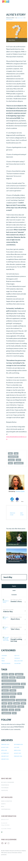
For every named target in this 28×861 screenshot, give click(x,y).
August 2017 (17, 753)
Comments (14, 594)
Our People (4, 790)
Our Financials (5, 809)
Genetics (5, 690)
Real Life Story (9, 19)
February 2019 (5, 744)
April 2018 (4, 750)
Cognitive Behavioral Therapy (11, 684)
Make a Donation (6, 801)
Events (3, 803)
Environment (6, 687)
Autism (12, 677)
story (11, 710)
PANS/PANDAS (5, 785)
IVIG (16, 453)
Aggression (19, 674)
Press (3, 660)
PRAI (10, 463)
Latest (14, 590)
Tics (14, 713)
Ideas (3, 658)
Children (4, 655)
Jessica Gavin (20, 17)
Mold (4, 703)
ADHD (11, 674)
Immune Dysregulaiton (9, 694)
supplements (18, 463)
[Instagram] (7, 734)
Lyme (12, 697)
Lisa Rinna (5, 697)
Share (17, 501)
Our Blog (17, 658)
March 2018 (17, 750)
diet (10, 453)
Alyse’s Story (15, 619)
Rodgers (21, 706)
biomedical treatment (9, 681)
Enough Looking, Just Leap (16, 640)
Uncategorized (6, 663)
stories (5, 710)
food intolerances (18, 687)
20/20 (4, 674)
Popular (14, 586)
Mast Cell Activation (8, 700)
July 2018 (16, 747)
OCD (10, 703)
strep (17, 710)
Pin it (22, 501)
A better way (8, 611)
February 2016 (18, 756)
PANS (18, 460)
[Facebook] (2, 734)
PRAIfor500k (11, 706)
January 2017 (5, 756)
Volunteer (17, 663)
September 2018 (18, 744)
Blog (2, 806)
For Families (4, 787)
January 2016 (5, 759)
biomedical (21, 677)
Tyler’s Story (15, 629)
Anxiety (5, 677)
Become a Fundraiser (7, 782)
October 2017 (5, 753)
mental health (13, 457)
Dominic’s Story (12, 513)
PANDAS (11, 460)
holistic (13, 690)
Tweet (12, 501)
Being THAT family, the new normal (22, 513)
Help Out (16, 655)
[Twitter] (5, 734)
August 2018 (4, 747)
